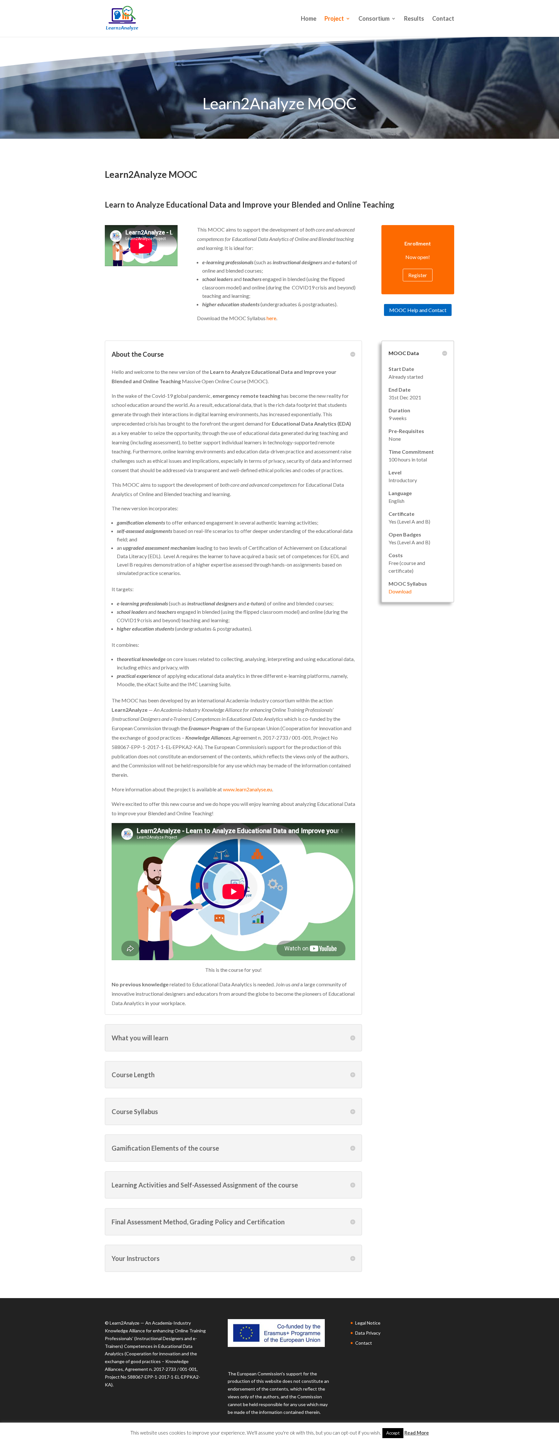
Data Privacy (367, 1333)
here (271, 318)
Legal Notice (367, 1323)
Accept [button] (393, 1433)
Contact (443, 19)
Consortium (373, 19)
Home (308, 19)
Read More (416, 1433)
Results (414, 19)
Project (334, 19)
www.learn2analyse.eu (247, 789)
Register (417, 275)
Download (400, 591)
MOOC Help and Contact (417, 310)
